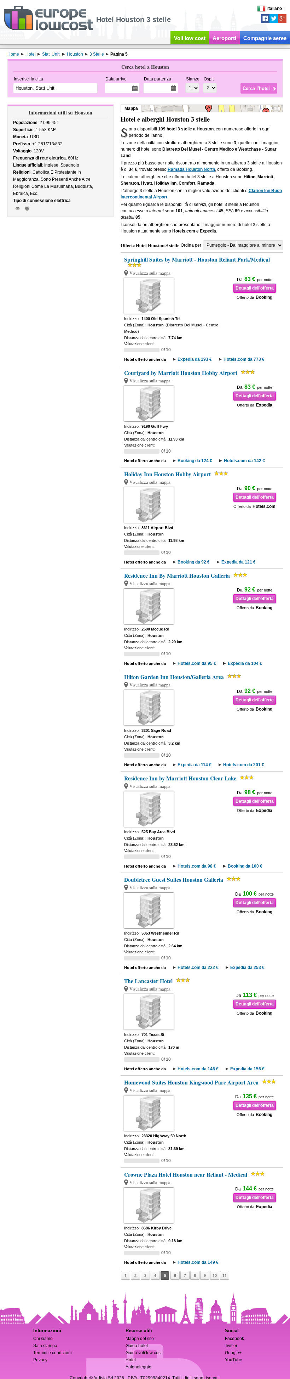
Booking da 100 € (245, 866)
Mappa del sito (140, 1338)
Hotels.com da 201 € (243, 764)
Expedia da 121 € (238, 562)
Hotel (131, 1359)
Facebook (234, 1338)
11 (224, 1275)
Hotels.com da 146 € (198, 1068)
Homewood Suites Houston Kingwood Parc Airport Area (191, 1082)
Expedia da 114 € (194, 764)
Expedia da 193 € (195, 359)
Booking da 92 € (194, 562)
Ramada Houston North (191, 169)
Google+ (233, 1352)
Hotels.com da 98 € (197, 866)
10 (215, 1275)
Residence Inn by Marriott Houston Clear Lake (180, 778)
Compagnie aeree (264, 38)
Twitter (231, 1345)
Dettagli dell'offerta (255, 288)
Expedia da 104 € (245, 663)
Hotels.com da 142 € (244, 460)
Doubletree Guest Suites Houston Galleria (173, 880)
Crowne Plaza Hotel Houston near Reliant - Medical (185, 1174)
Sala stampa (45, 1345)
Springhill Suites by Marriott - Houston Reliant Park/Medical (197, 259)
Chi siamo (43, 1338)
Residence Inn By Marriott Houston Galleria (177, 575)
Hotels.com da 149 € (198, 1262)
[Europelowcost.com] (48, 29)
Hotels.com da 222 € (198, 967)
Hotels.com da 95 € (197, 663)
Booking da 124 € (195, 460)
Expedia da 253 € (247, 967)
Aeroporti (224, 38)
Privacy (40, 1359)
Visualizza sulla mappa (149, 273)
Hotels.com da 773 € (244, 359)
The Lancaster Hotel (148, 981)
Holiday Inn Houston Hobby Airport (167, 474)
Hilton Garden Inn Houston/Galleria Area (174, 677)
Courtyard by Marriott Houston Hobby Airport (180, 373)
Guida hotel (137, 1345)
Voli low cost (189, 38)
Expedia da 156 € (247, 1068)
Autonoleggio (138, 1366)
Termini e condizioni (52, 1352)
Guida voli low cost (144, 1352)
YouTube (233, 1359)
